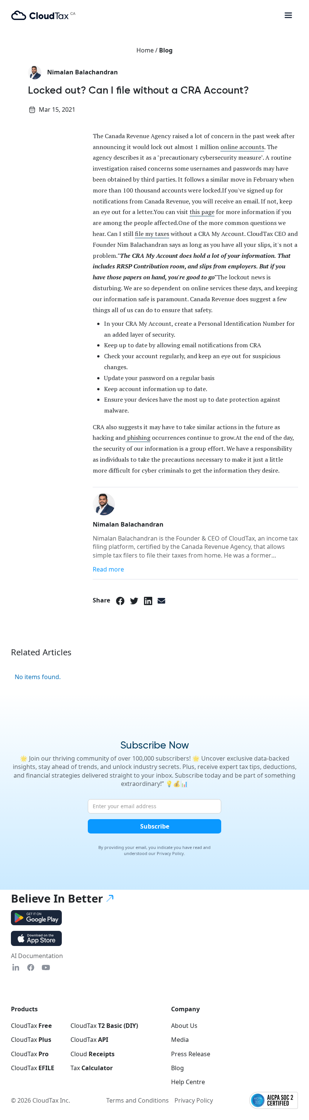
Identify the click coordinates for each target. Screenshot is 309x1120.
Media (180, 1039)
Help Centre (188, 1082)
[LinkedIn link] (148, 600)
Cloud (92, 1054)
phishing (137, 437)
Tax (91, 1068)
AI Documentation (37, 956)
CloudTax (31, 1025)
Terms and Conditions (137, 1100)
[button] (288, 15)
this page (202, 212)
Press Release (190, 1054)
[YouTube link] (45, 967)
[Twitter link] (134, 600)
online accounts (242, 147)
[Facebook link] (120, 600)
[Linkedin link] (15, 967)
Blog (166, 50)
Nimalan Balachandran (82, 72)
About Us (184, 1025)
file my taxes (152, 234)
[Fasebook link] (30, 967)
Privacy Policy (193, 1100)
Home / (147, 50)
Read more (108, 569)
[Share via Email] (161, 600)
